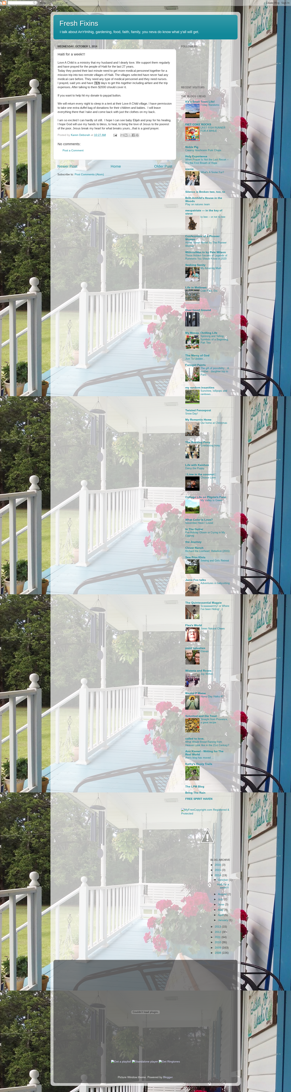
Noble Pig (191, 147)
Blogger (168, 1077)
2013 (218, 926)
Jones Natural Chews (213, 628)
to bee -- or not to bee (213, 216)
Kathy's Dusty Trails (198, 764)
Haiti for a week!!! (223, 886)
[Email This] (122, 135)
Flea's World (193, 625)
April (221, 915)
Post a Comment (73, 150)
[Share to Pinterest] (137, 135)
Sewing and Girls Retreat (215, 560)
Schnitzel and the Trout (201, 716)
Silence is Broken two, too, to (205, 191)
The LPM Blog (194, 786)
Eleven (204, 651)
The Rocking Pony (197, 442)
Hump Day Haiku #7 (212, 696)
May (221, 909)
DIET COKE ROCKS (198, 124)
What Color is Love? (199, 519)
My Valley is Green (211, 500)
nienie (189, 169)
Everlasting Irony (210, 445)
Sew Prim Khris (195, 557)
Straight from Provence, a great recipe (214, 721)
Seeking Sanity (195, 264)
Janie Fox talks (195, 579)
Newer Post (67, 166)
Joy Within (207, 673)
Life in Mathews (196, 287)
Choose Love (208, 477)
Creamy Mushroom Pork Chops (203, 150)
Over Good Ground (198, 310)
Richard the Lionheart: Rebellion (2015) (207, 551)
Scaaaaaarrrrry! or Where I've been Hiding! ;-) (215, 607)
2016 (218, 864)
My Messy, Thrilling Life (201, 332)
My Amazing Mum (211, 268)
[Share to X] (130, 135)
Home (116, 166)
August (222, 894)
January (223, 920)
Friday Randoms (210, 104)
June (221, 904)
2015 (218, 870)
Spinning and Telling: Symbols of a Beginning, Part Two (215, 339)
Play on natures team (197, 204)
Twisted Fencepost (198, 410)
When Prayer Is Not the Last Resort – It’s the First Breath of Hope (206, 161)
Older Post (163, 166)
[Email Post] (115, 135)
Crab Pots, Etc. (209, 290)
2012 (218, 932)
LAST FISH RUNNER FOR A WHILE (213, 129)
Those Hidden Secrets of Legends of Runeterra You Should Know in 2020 (206, 257)
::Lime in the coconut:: (200, 474)
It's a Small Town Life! (200, 101)
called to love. (194, 738)
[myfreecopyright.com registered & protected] (207, 813)
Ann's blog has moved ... (199, 757)
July (221, 899)
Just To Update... (195, 358)
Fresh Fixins (78, 23)
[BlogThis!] (126, 135)
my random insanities (199, 387)
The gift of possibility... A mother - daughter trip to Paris (215, 371)
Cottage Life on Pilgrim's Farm (205, 497)
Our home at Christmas (214, 422)
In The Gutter (194, 529)
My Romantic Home (198, 419)
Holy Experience (196, 156)
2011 (218, 937)
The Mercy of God (197, 355)
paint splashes (195, 648)
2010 (218, 942)
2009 (218, 947)
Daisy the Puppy (194, 468)
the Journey (193, 541)
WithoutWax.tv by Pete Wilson (205, 252)
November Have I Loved (199, 522)
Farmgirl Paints (195, 365)
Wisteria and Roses (198, 670)
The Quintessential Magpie (203, 602)
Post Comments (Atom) (89, 174)
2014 (218, 875)
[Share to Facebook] (133, 135)
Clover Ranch (194, 547)
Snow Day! (191, 413)
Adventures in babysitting (215, 583)
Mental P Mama (195, 693)
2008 (218, 952)
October (223, 879)
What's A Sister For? (212, 172)
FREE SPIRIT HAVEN (198, 798)
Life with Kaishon (197, 465)
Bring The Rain (195, 792)
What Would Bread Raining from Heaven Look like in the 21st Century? (207, 743)
